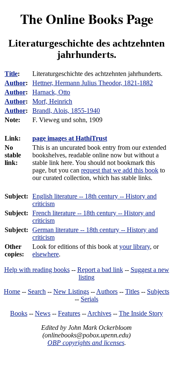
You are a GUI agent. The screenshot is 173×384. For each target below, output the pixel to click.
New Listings (71, 291)
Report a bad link (100, 269)
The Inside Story (141, 313)
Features (69, 313)
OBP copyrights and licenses (85, 342)
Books (18, 313)
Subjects (158, 291)
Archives (99, 313)
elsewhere (45, 254)
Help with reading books (37, 269)
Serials (89, 299)
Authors (107, 291)
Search (37, 291)
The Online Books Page (86, 19)
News (42, 313)
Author (15, 82)
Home (12, 291)
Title (11, 73)
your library (134, 246)
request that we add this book (119, 170)
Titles (132, 291)
